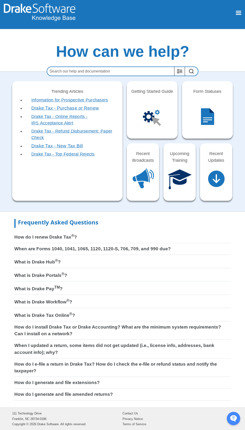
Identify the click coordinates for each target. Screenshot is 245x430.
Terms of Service (134, 424)
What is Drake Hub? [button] (37, 261)
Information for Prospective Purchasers (69, 100)
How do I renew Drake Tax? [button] (45, 237)
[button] (179, 71)
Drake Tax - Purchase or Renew (65, 108)
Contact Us (130, 413)
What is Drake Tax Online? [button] (44, 315)
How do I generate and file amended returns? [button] (63, 394)
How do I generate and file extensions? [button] (57, 382)
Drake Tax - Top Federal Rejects (63, 154)
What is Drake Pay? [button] (38, 288)
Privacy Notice (132, 419)
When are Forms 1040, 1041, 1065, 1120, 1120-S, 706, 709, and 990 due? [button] (92, 248)
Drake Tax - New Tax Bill (57, 145)
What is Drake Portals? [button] (40, 275)
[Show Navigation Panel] (238, 12)
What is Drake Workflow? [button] (43, 301)
